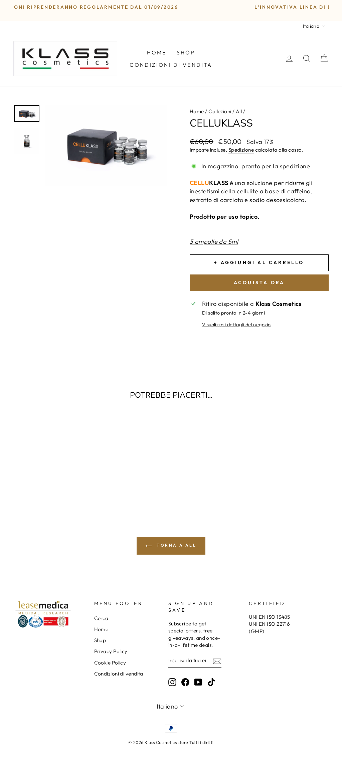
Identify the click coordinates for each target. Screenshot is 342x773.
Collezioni (219, 111)
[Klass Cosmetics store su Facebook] (185, 682)
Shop (186, 52)
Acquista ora (259, 282)
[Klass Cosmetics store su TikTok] (211, 682)
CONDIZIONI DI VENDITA (171, 64)
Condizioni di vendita (118, 673)
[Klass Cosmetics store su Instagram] (172, 682)
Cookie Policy (110, 662)
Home (157, 52)
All (239, 111)
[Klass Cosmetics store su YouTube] (198, 682)
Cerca (101, 618)
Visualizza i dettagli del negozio (236, 325)
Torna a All (175, 545)
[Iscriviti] (217, 660)
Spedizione (241, 150)
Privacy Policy (111, 651)
